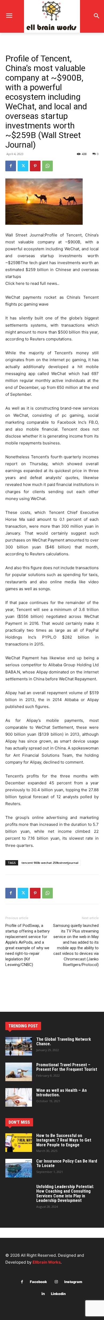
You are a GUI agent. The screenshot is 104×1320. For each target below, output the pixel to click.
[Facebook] (10, 166)
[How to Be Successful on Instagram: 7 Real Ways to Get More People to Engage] (18, 1142)
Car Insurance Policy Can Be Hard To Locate (66, 1163)
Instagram (73, 1282)
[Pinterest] (35, 166)
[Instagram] (56, 1281)
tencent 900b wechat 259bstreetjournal (50, 863)
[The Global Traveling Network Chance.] (18, 1046)
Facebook (38, 1282)
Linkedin (58, 1294)
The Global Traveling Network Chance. (63, 1042)
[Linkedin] (43, 1293)
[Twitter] (23, 166)
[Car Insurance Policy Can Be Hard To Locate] (18, 1168)
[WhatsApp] (47, 166)
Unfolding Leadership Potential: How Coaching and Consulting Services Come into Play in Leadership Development (65, 1193)
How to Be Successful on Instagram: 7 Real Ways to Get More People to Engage (63, 1140)
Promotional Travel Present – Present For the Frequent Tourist (66, 1067)
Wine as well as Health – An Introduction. (61, 1093)
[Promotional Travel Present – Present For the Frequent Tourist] (18, 1072)
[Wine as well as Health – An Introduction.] (18, 1097)
